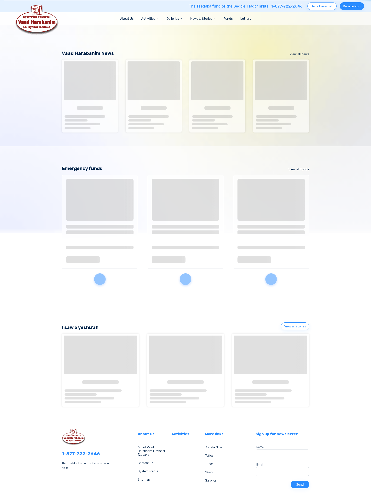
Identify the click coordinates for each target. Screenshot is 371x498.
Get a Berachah (322, 6)
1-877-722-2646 (81, 453)
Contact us (145, 463)
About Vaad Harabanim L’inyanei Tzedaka (151, 450)
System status (148, 471)
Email (259, 464)
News (209, 472)
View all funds (298, 169)
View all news (299, 54)
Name (260, 447)
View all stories (295, 326)
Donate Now (352, 6)
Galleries (211, 480)
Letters (245, 18)
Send (300, 484)
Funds (228, 18)
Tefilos (209, 455)
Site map (144, 479)
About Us (127, 18)
